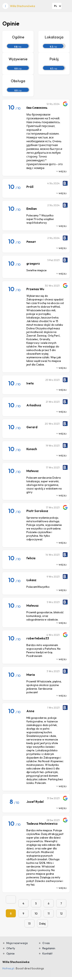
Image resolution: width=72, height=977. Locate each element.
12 (61, 913)
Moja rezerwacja (17, 943)
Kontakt (47, 953)
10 (36, 913)
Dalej (42, 923)
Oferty (10, 948)
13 (29, 923)
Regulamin (48, 948)
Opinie (10, 953)
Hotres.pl (8, 968)
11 (49, 913)
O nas (46, 943)
